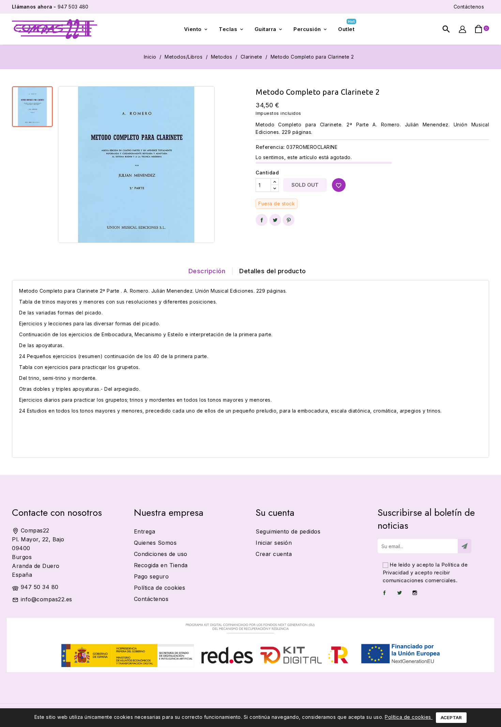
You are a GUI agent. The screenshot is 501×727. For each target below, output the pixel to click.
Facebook (384, 593)
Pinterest (288, 220)
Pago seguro (151, 576)
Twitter (399, 593)
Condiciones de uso (160, 554)
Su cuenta (275, 513)
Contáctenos (469, 7)
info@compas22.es (46, 599)
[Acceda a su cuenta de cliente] (462, 29)
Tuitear (275, 220)
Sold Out (305, 185)
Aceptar (451, 717)
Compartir (262, 220)
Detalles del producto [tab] (272, 271)
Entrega (144, 531)
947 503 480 (50, 7)
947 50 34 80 (40, 587)
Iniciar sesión (274, 542)
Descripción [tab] (207, 271)
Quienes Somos (155, 542)
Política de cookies (408, 717)
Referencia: (270, 147)
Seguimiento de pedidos (288, 531)
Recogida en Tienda (161, 565)
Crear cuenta (274, 554)
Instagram (415, 593)
